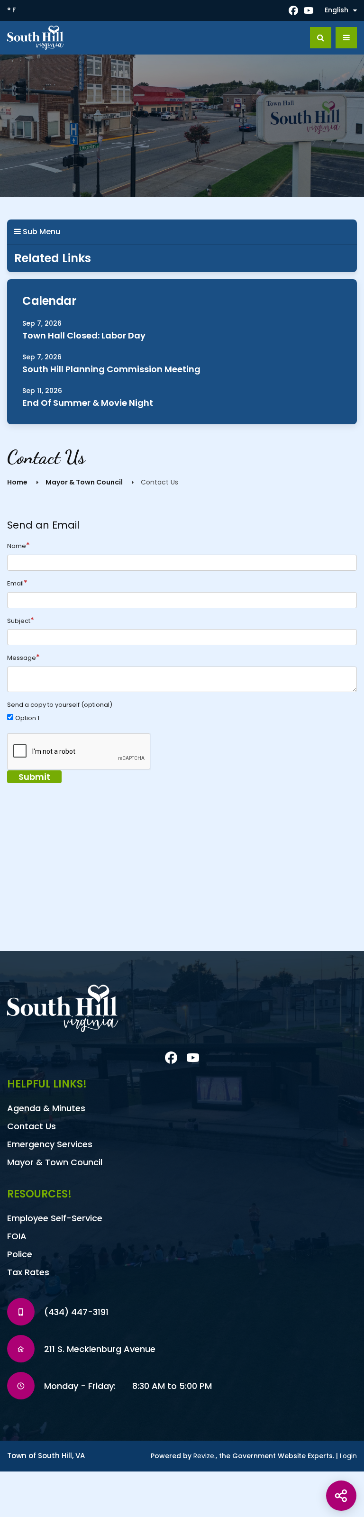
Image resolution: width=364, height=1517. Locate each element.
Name (18, 545)
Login (348, 1456)
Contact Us (31, 1126)
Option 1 (27, 718)
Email (17, 583)
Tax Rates (28, 1272)
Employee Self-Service (54, 1218)
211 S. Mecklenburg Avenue (99, 1349)
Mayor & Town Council (84, 482)
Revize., (205, 1456)
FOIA (17, 1236)
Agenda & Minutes (46, 1108)
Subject (20, 620)
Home (17, 482)
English (336, 10)
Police (19, 1254)
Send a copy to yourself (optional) (59, 705)
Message (23, 657)
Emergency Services (49, 1144)
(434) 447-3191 (76, 1312)
